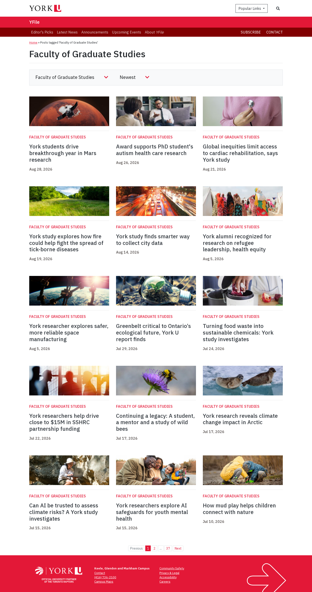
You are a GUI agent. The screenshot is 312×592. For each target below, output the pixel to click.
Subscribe (251, 32)
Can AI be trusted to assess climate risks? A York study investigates (63, 512)
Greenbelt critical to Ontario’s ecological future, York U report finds (153, 332)
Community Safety (171, 568)
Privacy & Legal (169, 573)
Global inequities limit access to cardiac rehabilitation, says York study (240, 153)
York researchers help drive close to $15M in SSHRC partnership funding (64, 422)
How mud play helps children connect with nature (239, 509)
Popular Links (250, 8)
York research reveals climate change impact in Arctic (240, 419)
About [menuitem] (154, 32)
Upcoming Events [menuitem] (126, 32)
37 (168, 548)
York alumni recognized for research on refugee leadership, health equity (237, 243)
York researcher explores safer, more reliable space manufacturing (68, 332)
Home (33, 42)
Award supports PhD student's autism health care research (154, 150)
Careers (164, 582)
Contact (274, 32)
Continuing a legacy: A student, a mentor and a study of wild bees (155, 422)
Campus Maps (103, 582)
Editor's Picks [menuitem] (42, 32)
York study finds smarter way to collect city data (153, 240)
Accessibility (168, 577)
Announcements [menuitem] (94, 32)
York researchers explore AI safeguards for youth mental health (152, 512)
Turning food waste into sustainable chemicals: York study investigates (238, 332)
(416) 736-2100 (105, 577)
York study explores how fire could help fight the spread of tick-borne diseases (66, 243)
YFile (34, 22)
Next (178, 548)
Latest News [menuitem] (67, 32)
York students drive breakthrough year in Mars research (62, 153)
